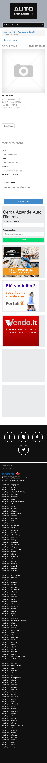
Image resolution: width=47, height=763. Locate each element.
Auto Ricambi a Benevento (10, 670)
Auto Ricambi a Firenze (9, 601)
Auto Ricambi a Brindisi (9, 675)
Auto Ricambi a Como (9, 682)
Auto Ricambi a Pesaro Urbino (12, 630)
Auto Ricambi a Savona (9, 644)
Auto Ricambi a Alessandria (11, 575)
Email (4, 158)
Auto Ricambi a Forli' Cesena (11, 513)
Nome (4, 150)
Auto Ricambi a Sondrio (9, 647)
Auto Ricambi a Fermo (9, 687)
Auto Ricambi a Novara (9, 532)
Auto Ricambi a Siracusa (10, 556)
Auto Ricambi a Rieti (8, 640)
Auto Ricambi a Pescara (10, 718)
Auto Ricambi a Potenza (10, 635)
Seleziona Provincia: (11, 221)
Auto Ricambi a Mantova (10, 616)
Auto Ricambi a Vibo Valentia (11, 659)
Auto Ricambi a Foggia (9, 690)
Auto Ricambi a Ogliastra (10, 711)
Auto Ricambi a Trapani (9, 561)
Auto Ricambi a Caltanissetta (11, 590)
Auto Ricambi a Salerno (9, 730)
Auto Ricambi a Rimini (9, 728)
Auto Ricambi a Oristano (10, 625)
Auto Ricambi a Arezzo (9, 578)
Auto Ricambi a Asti (8, 489)
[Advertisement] (21, 366)
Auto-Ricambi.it (9, 32)
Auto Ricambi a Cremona (10, 597)
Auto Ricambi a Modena (10, 530)
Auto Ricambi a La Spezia (10, 697)
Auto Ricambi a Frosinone (10, 604)
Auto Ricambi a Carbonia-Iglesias (13, 501)
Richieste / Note (8, 182)
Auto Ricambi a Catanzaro (10, 504)
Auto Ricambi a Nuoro (9, 623)
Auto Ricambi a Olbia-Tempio (11, 535)
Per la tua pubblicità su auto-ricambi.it (14, 478)
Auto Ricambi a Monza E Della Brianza (14, 621)
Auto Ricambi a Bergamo (10, 494)
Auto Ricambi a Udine (9, 654)
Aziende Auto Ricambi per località (13, 480)
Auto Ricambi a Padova (9, 713)
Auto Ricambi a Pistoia (9, 721)
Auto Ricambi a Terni (9, 649)
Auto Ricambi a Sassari (9, 554)
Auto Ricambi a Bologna (10, 673)
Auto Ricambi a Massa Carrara (12, 704)
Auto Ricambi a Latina (9, 521)
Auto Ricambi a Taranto (9, 735)
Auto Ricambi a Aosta (9, 487)
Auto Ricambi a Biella (9, 585)
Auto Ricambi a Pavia (9, 716)
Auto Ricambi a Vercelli (9, 745)
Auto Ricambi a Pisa (8, 633)
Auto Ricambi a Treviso (9, 740)
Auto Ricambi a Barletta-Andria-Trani (14, 492)
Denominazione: (9, 230)
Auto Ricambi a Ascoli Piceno (11, 666)
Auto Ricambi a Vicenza (9, 747)
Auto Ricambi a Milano (9, 706)
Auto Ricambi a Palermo (10, 537)
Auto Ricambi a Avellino (9, 580)
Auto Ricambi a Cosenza (10, 506)
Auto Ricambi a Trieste (9, 564)
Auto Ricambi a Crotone (10, 685)
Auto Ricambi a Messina (10, 618)
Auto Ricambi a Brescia (9, 587)
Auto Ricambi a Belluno (9, 582)
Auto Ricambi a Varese (9, 742)
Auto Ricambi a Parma (9, 628)
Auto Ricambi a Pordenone (11, 544)
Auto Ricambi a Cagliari (9, 499)
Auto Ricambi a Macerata (10, 525)
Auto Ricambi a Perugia (9, 540)
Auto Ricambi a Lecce (9, 611)
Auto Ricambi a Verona (9, 568)
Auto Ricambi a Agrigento (10, 485)
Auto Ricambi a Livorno (9, 523)
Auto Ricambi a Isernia (9, 518)
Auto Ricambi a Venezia (9, 566)
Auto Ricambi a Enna (9, 599)
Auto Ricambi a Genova (9, 692)
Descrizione (8, 126)
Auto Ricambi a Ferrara (9, 511)
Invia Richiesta (24, 201)
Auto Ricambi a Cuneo (9, 509)
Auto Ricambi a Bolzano (10, 497)
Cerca (23, 240)
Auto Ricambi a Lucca (9, 701)
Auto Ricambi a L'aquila (9, 609)
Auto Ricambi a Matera (9, 528)
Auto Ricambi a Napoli (9, 709)
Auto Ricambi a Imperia (9, 694)
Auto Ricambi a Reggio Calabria (12, 725)
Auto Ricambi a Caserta (9, 592)
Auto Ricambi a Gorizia (9, 516)
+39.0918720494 (36, 46)
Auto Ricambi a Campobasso (11, 678)
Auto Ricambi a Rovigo (9, 642)
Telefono (5, 166)
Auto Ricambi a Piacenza (10, 542)
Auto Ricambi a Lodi (8, 613)
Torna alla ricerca (10, 40)
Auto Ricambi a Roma (9, 552)
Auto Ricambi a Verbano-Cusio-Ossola (14, 656)
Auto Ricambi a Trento (9, 652)
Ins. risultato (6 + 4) (10, 174)
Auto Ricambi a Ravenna (10, 637)
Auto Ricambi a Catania (9, 680)
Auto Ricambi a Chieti (9, 594)
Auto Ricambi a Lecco (9, 699)
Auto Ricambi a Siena (9, 733)
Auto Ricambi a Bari (8, 668)
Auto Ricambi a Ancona (9, 663)
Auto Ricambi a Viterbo (9, 571)
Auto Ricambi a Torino (9, 737)
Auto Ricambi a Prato (9, 723)
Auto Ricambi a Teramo (9, 559)
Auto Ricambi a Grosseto (10, 606)
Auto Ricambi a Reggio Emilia (11, 549)
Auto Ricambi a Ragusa (9, 547)
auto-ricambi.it (7, 466)
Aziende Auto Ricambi (26, 32)
